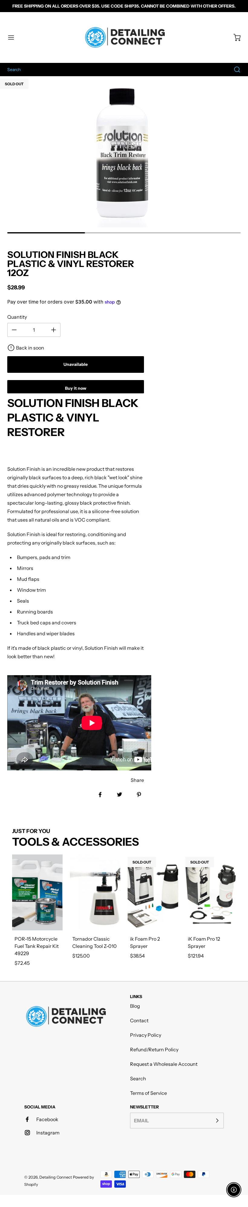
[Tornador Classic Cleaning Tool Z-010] (95, 892)
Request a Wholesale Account (163, 1064)
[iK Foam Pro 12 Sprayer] (210, 892)
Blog (135, 1006)
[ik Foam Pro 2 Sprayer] (153, 892)
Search (138, 1078)
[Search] (234, 69)
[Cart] (234, 37)
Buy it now (75, 388)
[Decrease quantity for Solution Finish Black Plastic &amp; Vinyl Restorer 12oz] (14, 330)
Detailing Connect (55, 1177)
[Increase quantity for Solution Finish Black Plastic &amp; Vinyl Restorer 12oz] (53, 330)
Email (141, 1121)
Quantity (17, 317)
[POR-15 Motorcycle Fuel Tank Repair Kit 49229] (37, 892)
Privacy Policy (145, 1035)
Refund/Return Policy (154, 1049)
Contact (139, 1020)
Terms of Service (148, 1093)
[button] (14, 37)
